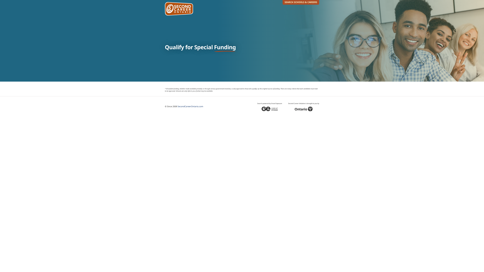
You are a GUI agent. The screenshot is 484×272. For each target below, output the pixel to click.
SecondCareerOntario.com (190, 106)
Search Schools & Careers (301, 2)
